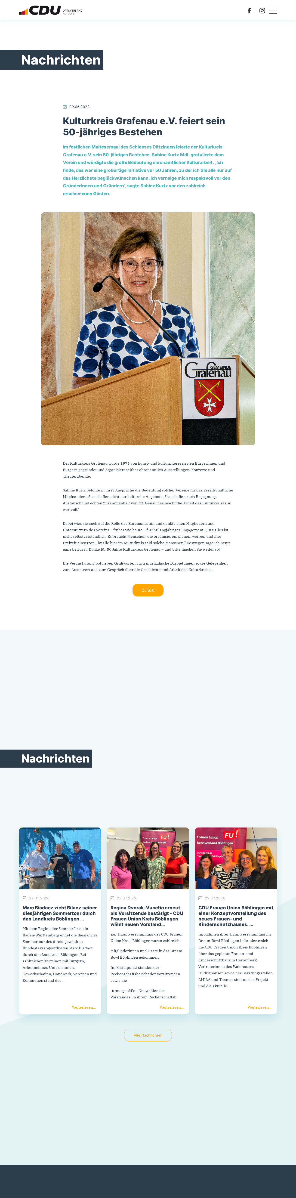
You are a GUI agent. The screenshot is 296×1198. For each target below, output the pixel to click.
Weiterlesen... (84, 1007)
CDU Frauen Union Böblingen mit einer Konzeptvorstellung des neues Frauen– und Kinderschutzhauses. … (235, 916)
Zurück (148, 590)
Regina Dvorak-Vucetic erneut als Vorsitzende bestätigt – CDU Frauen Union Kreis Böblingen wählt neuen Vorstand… (147, 916)
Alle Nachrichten (148, 1035)
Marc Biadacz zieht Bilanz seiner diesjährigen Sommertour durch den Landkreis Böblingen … (60, 913)
